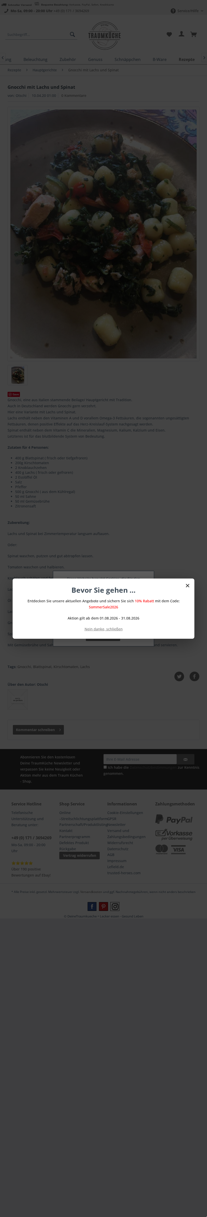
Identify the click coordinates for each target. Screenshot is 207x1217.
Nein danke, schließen (104, 629)
